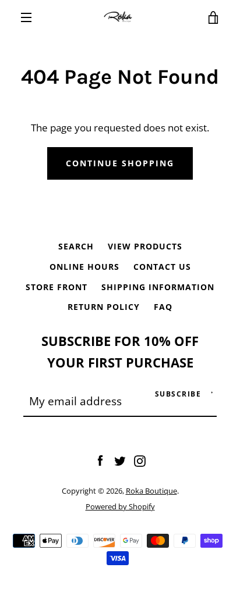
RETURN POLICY (104, 306)
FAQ (163, 306)
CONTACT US (162, 266)
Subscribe (178, 394)
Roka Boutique (151, 491)
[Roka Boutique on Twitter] (120, 459)
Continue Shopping (120, 163)
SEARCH (76, 246)
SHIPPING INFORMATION (157, 286)
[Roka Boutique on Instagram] (140, 459)
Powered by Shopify (120, 506)
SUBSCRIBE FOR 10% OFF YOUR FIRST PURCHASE (120, 352)
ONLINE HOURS (84, 266)
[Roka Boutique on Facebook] (100, 459)
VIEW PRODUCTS (145, 246)
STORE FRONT (56, 286)
